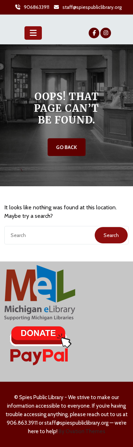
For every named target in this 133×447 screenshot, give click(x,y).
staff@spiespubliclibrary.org (92, 7)
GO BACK (66, 147)
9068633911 (36, 7)
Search (111, 235)
